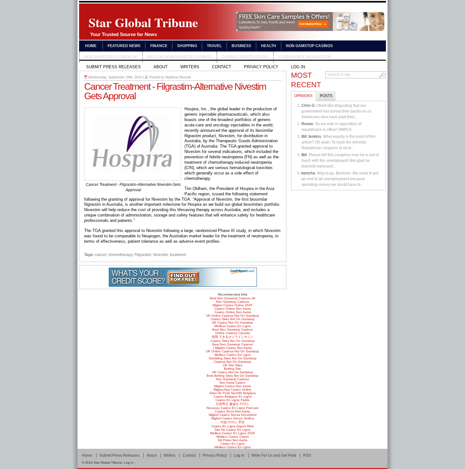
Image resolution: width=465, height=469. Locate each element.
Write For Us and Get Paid (273, 455)
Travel (214, 46)
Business (241, 46)
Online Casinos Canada (232, 333)
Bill (304, 155)
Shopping (187, 46)
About (160, 66)
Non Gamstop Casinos (309, 46)
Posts (326, 96)
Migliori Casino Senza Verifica (232, 418)
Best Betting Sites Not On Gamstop (232, 375)
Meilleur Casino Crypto (232, 436)
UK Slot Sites (232, 365)
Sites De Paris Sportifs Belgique (232, 393)
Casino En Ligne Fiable (232, 400)
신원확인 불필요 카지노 (232, 403)
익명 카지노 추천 (232, 422)
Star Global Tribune (143, 25)
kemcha (308, 173)
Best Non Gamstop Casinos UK (233, 298)
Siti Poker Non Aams (232, 440)
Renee (307, 124)
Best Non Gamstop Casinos (232, 329)
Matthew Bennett (178, 77)
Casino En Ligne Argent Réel (232, 426)
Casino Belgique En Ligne (233, 396)
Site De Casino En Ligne (232, 429)
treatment (178, 255)
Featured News (124, 46)
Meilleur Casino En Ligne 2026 (232, 433)
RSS (307, 455)
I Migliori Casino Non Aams (232, 348)
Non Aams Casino (232, 382)
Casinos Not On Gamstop (304, 57)
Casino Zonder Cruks (245, 57)
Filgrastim (142, 255)
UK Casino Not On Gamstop (232, 322)
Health (268, 46)
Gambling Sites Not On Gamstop (233, 358)
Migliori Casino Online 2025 (232, 305)
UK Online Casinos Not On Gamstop (232, 315)
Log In (298, 66)
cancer (100, 255)
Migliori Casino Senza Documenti (233, 415)
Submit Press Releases (113, 66)
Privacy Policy (261, 66)
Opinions (303, 96)
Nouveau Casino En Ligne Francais (232, 408)
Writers (189, 66)
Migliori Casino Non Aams (232, 386)
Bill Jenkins (311, 136)
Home (90, 46)
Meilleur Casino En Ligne (232, 326)
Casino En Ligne (232, 443)
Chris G (307, 105)
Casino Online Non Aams (232, 308)
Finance (158, 46)
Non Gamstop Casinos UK (111, 57)
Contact (221, 66)
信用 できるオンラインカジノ (233, 336)
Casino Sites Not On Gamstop (233, 319)
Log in (128, 462)
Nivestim (160, 255)
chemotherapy (120, 255)
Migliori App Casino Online (232, 389)
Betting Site (232, 368)
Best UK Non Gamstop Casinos (179, 57)
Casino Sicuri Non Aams (232, 411)
